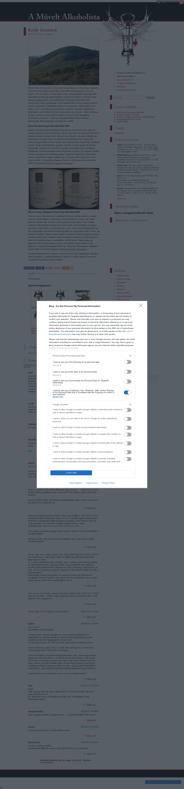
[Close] (141, 306)
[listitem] (92, 355)
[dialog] (92, 394)
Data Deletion (76, 483)
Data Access (92, 483)
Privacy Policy (108, 483)
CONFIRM (71, 473)
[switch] (127, 362)
